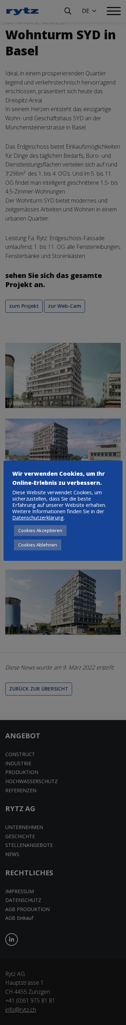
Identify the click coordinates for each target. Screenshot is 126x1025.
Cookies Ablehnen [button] (37, 545)
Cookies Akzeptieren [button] (40, 530)
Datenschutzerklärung (38, 517)
